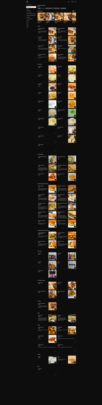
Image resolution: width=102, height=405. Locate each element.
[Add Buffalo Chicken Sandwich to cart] (75, 226)
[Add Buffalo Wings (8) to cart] (55, 333)
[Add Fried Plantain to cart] (75, 90)
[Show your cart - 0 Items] (75, 2)
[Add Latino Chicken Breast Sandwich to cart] (55, 200)
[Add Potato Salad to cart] (55, 81)
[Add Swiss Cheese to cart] (75, 142)
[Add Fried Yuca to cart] (55, 98)
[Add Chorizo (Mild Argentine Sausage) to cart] (75, 238)
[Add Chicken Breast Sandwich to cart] (75, 192)
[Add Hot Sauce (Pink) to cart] (75, 124)
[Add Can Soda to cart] (55, 259)
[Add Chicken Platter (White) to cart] (75, 34)
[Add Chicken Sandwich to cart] (55, 192)
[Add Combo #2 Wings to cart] (55, 350)
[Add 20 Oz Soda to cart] (75, 259)
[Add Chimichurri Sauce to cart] (55, 133)
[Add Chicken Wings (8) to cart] (55, 342)
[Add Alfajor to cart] (55, 362)
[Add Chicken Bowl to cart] (55, 321)
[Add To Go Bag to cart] (55, 374)
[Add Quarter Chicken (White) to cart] (55, 297)
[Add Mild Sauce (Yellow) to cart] (55, 124)
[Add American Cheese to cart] (75, 133)
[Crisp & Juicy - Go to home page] (27, 2)
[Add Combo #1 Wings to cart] (75, 342)
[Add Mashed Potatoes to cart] (55, 107)
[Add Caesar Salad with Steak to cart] (75, 162)
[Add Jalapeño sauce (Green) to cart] (75, 116)
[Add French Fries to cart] (75, 98)
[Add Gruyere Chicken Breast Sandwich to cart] (55, 209)
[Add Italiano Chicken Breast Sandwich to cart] (75, 218)
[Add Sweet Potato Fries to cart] (55, 180)
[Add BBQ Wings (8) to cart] (75, 333)
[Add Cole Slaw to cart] (75, 81)
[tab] (39, 8)
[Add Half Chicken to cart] (75, 288)
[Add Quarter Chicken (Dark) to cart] (75, 297)
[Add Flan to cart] (75, 362)
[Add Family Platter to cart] (44, 19)
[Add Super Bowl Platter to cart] (62, 19)
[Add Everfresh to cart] (55, 268)
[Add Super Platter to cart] (53, 19)
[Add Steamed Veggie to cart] (55, 150)
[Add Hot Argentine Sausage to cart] (55, 247)
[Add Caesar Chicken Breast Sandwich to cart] (75, 200)
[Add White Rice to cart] (55, 116)
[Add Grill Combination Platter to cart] (55, 60)
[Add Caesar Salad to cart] (75, 72)
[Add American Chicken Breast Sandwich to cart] (55, 218)
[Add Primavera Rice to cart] (75, 107)
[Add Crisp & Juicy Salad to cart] (55, 171)
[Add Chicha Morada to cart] (55, 276)
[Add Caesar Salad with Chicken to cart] (55, 162)
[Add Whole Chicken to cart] (70, 19)
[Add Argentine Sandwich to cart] (75, 247)
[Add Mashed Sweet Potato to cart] (75, 180)
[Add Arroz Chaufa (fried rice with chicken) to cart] (75, 171)
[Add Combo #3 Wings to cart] (75, 350)
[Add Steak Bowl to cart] (75, 321)
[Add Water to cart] (75, 268)
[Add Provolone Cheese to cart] (55, 142)
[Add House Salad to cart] (55, 72)
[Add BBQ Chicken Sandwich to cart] (55, 226)
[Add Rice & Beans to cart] (55, 90)
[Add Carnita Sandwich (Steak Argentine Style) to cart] (55, 238)
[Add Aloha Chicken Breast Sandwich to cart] (75, 209)
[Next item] (75, 11)
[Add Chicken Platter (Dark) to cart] (55, 34)
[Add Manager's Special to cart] (75, 60)
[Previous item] (73, 11)
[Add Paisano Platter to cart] (75, 51)
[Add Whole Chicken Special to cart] (55, 309)
